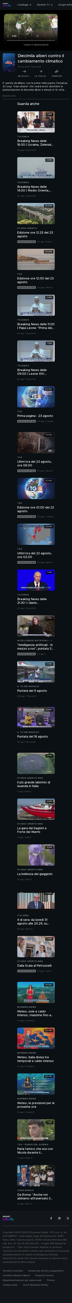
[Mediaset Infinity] (7, 5)
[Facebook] (51, 1218)
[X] (67, 1218)
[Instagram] (59, 1218)
